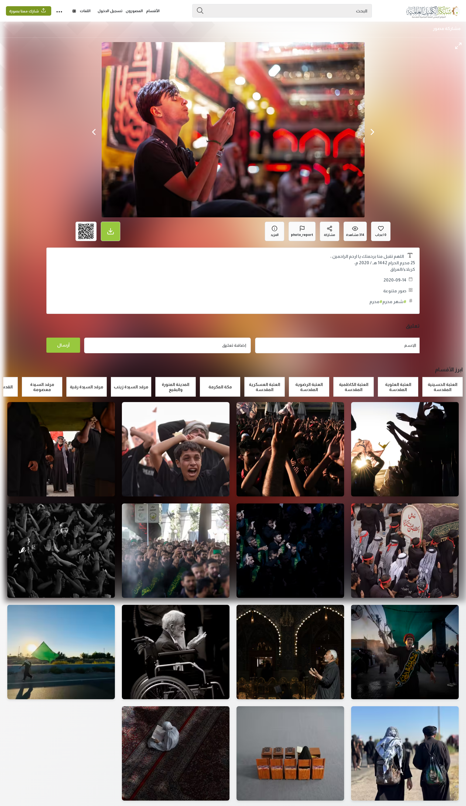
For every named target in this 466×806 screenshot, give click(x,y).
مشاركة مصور (447, 28)
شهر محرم (394, 301)
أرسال (63, 345)
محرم (375, 301)
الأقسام (153, 11)
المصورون (134, 11)
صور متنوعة (394, 291)
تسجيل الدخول (110, 11)
